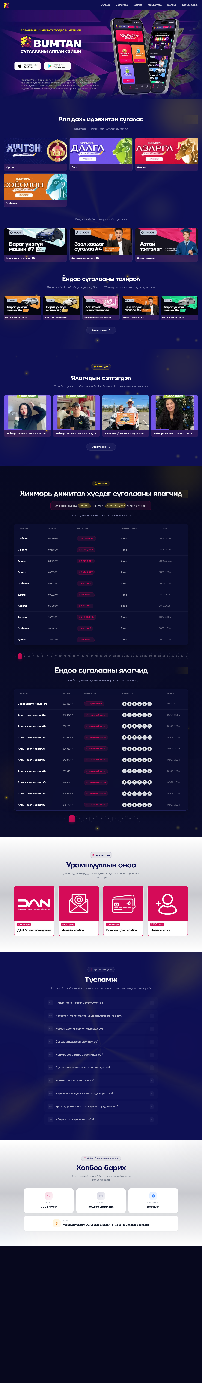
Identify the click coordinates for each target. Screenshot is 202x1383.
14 (78, 656)
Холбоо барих (190, 5)
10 (60, 656)
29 (145, 656)
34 (168, 656)
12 (69, 656)
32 (159, 656)
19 (101, 656)
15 (83, 656)
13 (74, 656)
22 (114, 656)
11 (65, 656)
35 (172, 656)
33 (163, 656)
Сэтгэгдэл (122, 5)
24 (123, 656)
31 (155, 656)
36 (177, 656)
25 (127, 656)
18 (96, 656)
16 (87, 656)
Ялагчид (137, 5)
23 (118, 656)
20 (105, 656)
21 (110, 656)
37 (182, 656)
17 (92, 656)
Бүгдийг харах (99, 330)
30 (150, 656)
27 (137, 656)
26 (132, 656)
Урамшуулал (154, 5)
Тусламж (172, 5)
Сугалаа (105, 5)
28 (141, 656)
